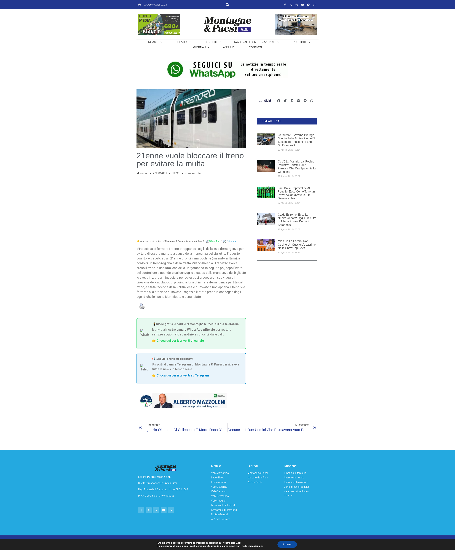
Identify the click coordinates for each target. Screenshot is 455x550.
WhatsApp (214, 241)
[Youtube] (302, 4)
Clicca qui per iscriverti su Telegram (183, 375)
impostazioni (255, 546)
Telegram (231, 241)
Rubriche (300, 42)
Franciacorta (193, 173)
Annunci (229, 47)
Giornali (199, 47)
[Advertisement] (191, 209)
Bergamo (152, 42)
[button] (227, 5)
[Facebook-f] (284, 4)
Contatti (255, 47)
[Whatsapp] (314, 4)
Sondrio (211, 42)
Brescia (181, 42)
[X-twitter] (290, 4)
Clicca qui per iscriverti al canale (180, 340)
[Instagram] (296, 4)
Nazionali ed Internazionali (254, 42)
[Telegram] (308, 4)
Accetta (287, 544)
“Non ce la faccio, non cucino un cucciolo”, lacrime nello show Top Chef (297, 244)
